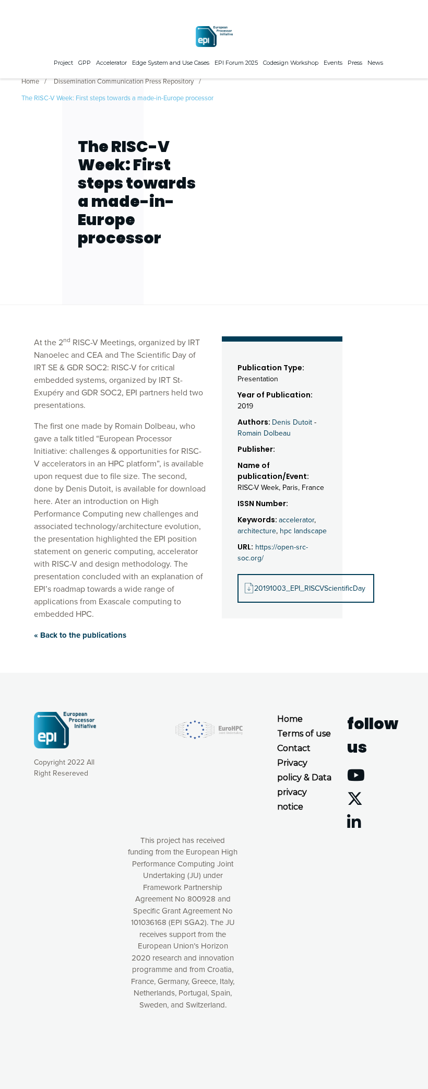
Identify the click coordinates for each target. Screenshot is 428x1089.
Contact (294, 748)
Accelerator (111, 62)
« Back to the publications (80, 635)
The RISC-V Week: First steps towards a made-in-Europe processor (117, 98)
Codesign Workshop (290, 62)
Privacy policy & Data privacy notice (304, 785)
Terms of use (304, 734)
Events (333, 62)
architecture (256, 530)
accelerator (296, 520)
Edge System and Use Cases (170, 62)
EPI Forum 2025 (236, 62)
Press (355, 62)
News (375, 62)
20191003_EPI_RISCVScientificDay (309, 588)
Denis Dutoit (292, 422)
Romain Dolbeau (264, 433)
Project (63, 62)
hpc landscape (303, 530)
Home (30, 81)
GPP (84, 62)
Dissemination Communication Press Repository (124, 81)
